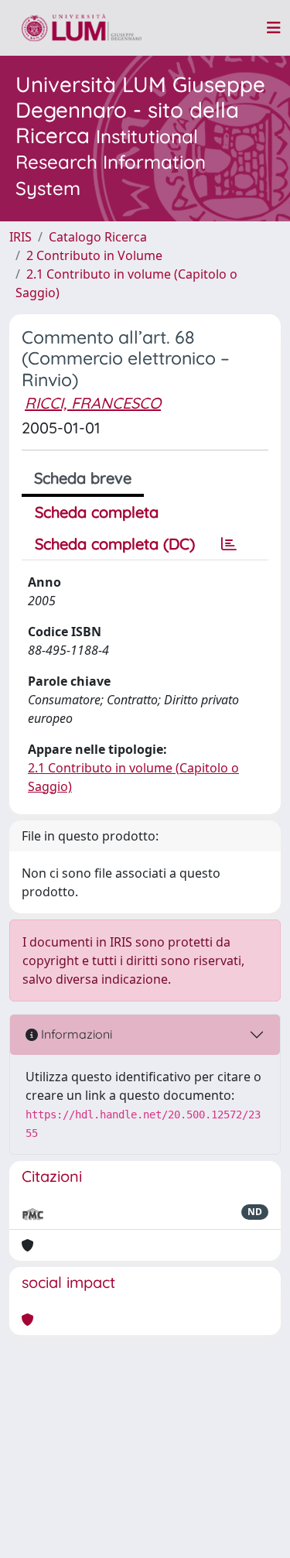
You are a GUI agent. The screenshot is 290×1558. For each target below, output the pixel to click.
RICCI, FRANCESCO (93, 403)
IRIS (20, 236)
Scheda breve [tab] (82, 478)
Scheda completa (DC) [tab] (115, 543)
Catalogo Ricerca (98, 236)
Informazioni (75, 1034)
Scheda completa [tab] (97, 512)
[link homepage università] (81, 27)
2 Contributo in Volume (94, 255)
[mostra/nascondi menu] (274, 28)
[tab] (229, 544)
